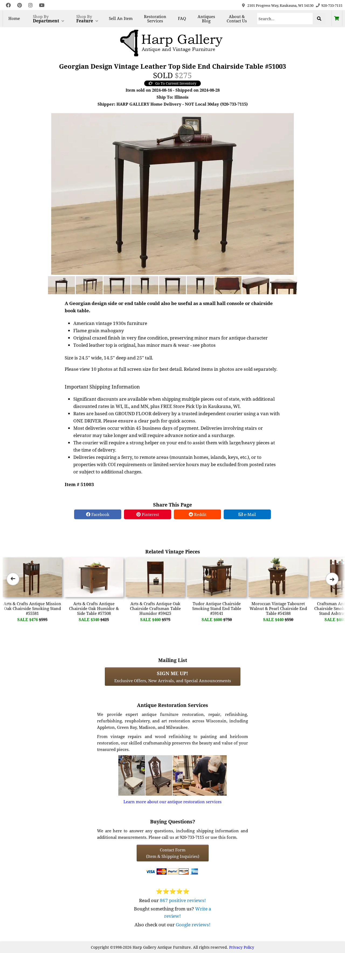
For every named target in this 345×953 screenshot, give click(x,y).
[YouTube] (42, 5)
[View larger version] (172, 193)
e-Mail (249, 514)
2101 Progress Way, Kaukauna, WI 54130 (280, 5)
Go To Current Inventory (175, 83)
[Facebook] (8, 5)
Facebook (99, 514)
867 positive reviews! (183, 900)
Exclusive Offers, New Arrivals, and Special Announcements (172, 676)
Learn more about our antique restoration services (172, 801)
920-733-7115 (331, 5)
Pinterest (150, 514)
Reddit (199, 514)
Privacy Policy (241, 947)
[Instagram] (30, 5)
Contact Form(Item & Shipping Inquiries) (172, 853)
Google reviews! (193, 924)
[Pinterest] (19, 5)
